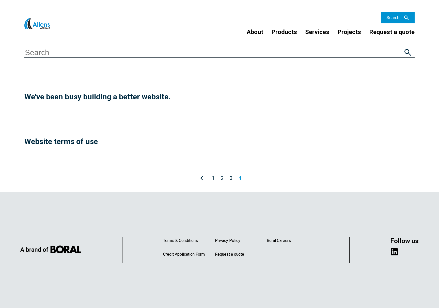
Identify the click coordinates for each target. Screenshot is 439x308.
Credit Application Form (184, 254)
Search (392, 18)
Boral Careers (279, 240)
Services (317, 32)
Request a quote (392, 32)
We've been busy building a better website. (97, 96)
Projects (349, 32)
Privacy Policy (227, 240)
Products (284, 32)
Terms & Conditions (180, 240)
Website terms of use (61, 141)
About (255, 32)
